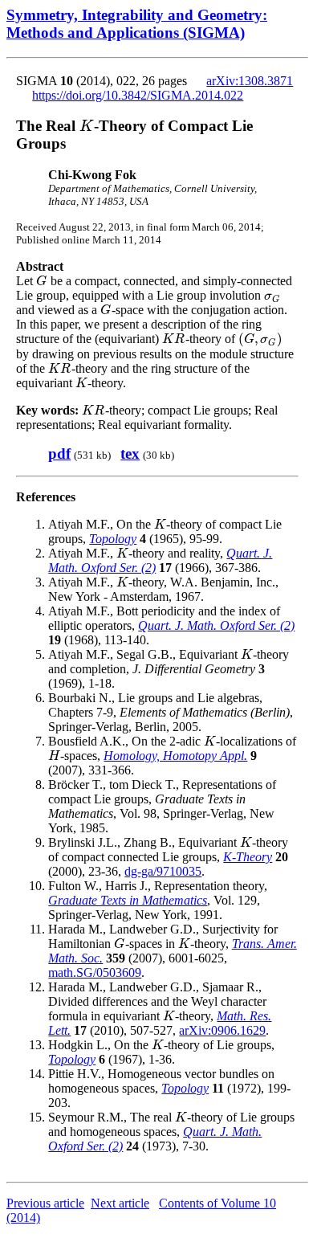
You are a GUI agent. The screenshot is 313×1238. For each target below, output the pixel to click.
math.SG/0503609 (94, 972)
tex (130, 453)
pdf (59, 453)
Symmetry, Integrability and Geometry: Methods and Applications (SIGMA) (136, 23)
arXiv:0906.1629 (222, 1030)
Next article (120, 1203)
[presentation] (86, 125)
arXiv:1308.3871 (249, 81)
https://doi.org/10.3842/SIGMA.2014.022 (137, 95)
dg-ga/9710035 (162, 871)
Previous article (45, 1203)
